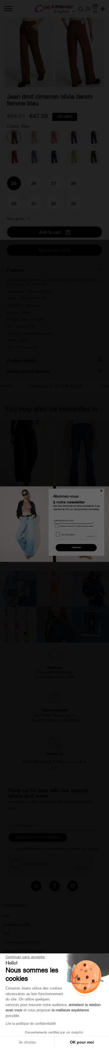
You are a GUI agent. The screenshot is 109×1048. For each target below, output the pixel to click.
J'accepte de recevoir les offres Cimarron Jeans (76, 526)
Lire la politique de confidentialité (31, 1024)
